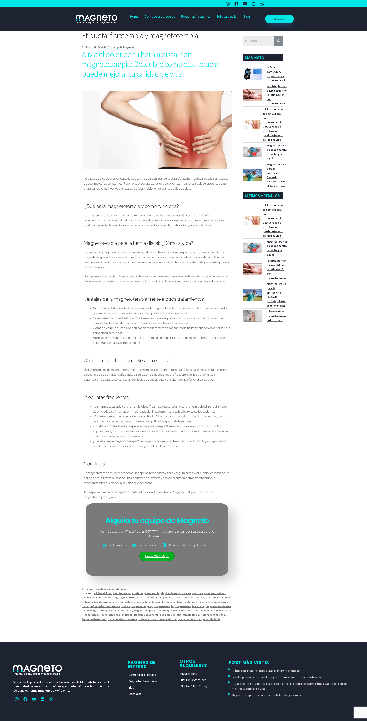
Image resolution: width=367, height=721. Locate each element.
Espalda (100, 589)
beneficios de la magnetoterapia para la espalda (152, 597)
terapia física (191, 615)
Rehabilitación (134, 615)
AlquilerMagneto (124, 47)
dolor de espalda (154, 602)
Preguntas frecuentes (195, 17)
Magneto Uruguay (142, 606)
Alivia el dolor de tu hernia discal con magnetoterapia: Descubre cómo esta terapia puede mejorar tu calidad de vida (150, 64)
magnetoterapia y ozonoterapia (152, 610)
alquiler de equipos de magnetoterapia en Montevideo (193, 593)
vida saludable (211, 619)
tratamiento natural (94, 619)
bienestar (188, 597)
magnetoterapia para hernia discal (111, 610)
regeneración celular (111, 615)
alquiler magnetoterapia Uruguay (102, 597)
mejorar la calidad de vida (215, 610)
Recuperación (90, 615)
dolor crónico (135, 602)
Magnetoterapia (116, 589)
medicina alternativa (185, 610)
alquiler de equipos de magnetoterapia (136, 593)
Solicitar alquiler (227, 17)
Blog (247, 17)
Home (134, 17)
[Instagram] (17, 699)
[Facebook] (25, 699)
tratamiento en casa (212, 615)
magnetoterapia (164, 606)
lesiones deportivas (118, 606)
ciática (200, 597)
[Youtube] (34, 699)
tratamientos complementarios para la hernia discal (169, 619)
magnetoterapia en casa (189, 606)
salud (147, 615)
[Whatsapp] (51, 699)
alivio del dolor (103, 593)
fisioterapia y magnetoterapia (201, 602)
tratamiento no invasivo (122, 619)
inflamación (97, 606)
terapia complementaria (166, 615)
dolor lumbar (173, 602)
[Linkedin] (42, 699)
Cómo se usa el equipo (160, 17)
